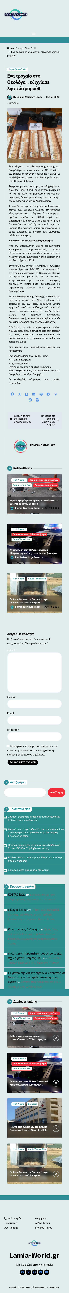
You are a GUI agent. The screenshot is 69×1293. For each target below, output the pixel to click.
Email (11, 713)
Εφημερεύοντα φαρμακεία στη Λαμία (28, 870)
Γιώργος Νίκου (17, 910)
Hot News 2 (19, 529)
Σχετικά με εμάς (12, 1218)
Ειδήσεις (32, 1104)
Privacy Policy (43, 1228)
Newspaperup (40, 1287)
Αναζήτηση (18, 782)
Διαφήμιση (41, 1218)
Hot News (18, 579)
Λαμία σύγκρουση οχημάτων (44, 480)
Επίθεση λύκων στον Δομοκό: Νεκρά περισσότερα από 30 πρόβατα (35, 859)
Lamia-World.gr (34, 1256)
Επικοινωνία (10, 1223)
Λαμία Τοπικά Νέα (17, 70)
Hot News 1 (19, 480)
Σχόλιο (12, 650)
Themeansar (54, 1287)
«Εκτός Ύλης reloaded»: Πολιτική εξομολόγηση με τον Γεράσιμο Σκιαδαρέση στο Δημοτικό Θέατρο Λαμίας (34, 915)
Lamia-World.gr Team (44, 444)
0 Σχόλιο (14, 103)
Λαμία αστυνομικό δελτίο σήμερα (29, 534)
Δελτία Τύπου (42, 1223)
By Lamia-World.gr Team (27, 97)
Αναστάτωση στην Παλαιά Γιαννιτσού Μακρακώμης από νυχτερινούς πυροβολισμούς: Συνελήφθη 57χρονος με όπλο (34, 553)
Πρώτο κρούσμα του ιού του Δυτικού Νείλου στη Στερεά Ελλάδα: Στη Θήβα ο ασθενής (34, 847)
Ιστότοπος (13, 730)
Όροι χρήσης (11, 1228)
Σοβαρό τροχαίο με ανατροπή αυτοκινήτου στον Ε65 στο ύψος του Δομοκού (34, 819)
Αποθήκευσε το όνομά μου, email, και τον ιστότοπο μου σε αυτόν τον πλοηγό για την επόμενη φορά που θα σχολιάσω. (32, 750)
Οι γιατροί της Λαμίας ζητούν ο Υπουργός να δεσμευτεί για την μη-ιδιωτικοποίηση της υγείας (36, 978)
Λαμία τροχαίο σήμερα (46, 485)
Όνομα (12, 697)
